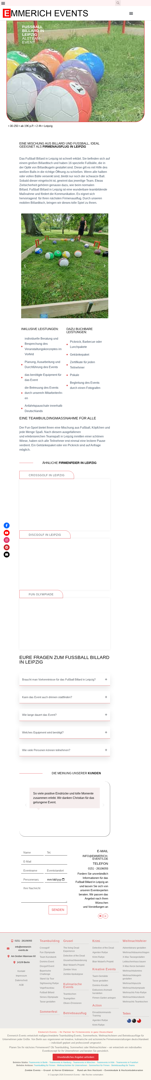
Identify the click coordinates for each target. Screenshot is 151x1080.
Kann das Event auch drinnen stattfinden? (47, 697)
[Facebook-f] (129, 1021)
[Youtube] (139, 1021)
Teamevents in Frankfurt (127, 1062)
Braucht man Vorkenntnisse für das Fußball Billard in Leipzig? (59, 679)
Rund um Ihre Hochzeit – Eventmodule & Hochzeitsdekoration (110, 1070)
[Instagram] (134, 1021)
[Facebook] (7, 525)
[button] (3, 3)
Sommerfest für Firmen (99, 1065)
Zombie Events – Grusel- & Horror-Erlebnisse (49, 1070)
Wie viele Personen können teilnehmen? (46, 750)
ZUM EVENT (65, 515)
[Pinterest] (7, 547)
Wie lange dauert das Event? (39, 714)
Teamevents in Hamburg (60, 1062)
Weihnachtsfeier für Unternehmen (72, 1065)
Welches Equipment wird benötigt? (43, 732)
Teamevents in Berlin (38, 1062)
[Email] (7, 554)
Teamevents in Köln (105, 1062)
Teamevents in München (84, 1062)
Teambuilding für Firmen (44, 1065)
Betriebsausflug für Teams (123, 1065)
